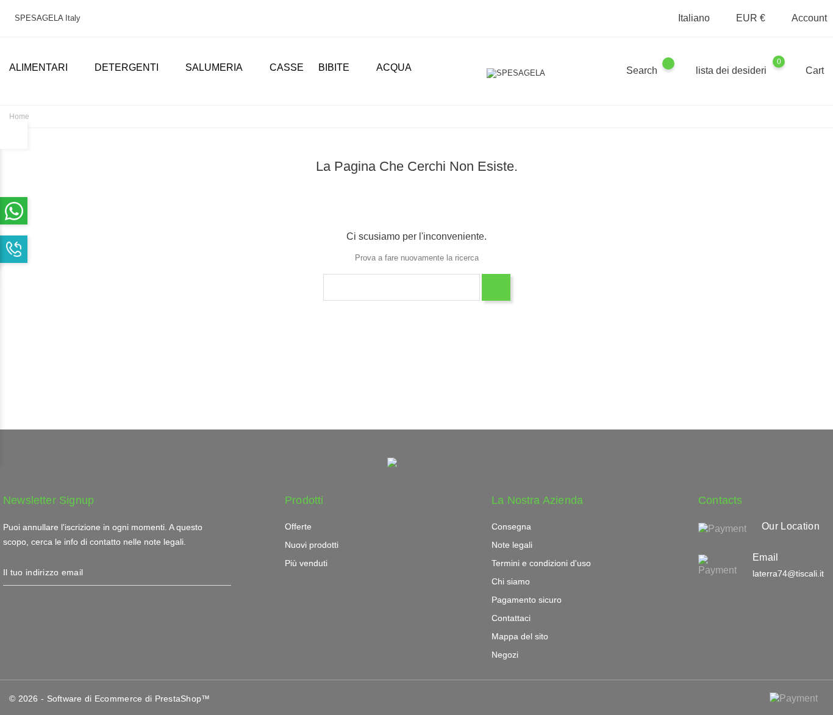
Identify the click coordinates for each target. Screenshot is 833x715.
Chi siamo (511, 581)
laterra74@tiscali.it (788, 573)
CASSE (287, 67)
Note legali (512, 545)
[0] (790, 70)
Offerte (298, 526)
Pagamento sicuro (527, 600)
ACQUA (394, 67)
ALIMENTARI (43, 68)
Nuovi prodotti (311, 545)
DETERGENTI (131, 68)
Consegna (511, 526)
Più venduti (306, 563)
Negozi (505, 654)
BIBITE (338, 68)
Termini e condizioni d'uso (541, 563)
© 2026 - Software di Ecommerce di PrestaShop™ (109, 698)
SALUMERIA (218, 68)
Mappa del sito (520, 636)
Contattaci (511, 618)
